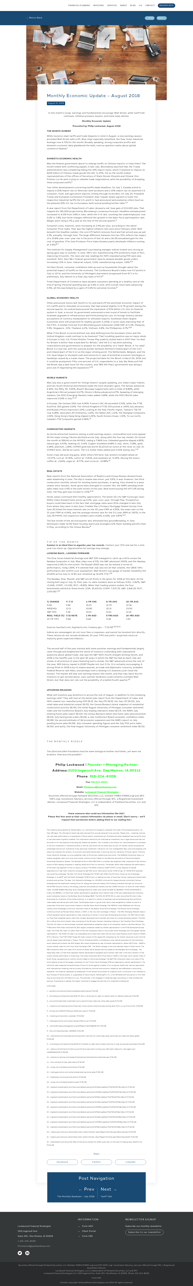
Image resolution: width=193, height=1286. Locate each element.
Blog (133, 5)
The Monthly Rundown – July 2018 (75, 1197)
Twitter (96, 1162)
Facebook (62, 1162)
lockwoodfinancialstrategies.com (93, 1283)
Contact (150, 5)
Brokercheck (167, 5)
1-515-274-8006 (27, 1241)
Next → (162, 18)
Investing (98, 5)
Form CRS (87, 1236)
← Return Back (34, 18)
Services (112, 5)
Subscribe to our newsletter (144, 1232)
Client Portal (89, 1231)
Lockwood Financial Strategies (102, 792)
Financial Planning (79, 5)
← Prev (149, 18)
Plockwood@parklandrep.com (100, 787)
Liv (140, 5)
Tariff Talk (106, 1197)
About (123, 5)
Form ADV (87, 1226)
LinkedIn (131, 1162)
